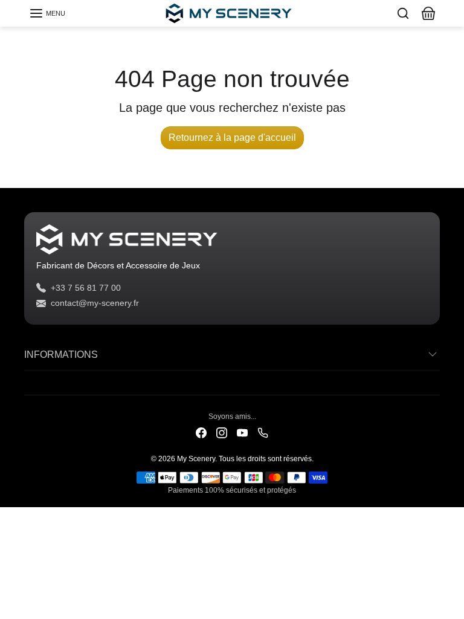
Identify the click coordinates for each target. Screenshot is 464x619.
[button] (47, 13)
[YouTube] (242, 432)
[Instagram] (221, 432)
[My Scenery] (232, 12)
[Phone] (263, 432)
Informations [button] (61, 354)
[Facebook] (201, 432)
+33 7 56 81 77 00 (86, 288)
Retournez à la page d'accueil (232, 137)
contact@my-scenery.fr (95, 303)
